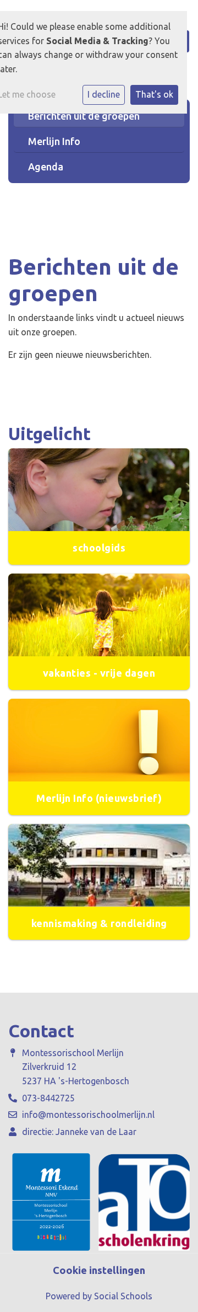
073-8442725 (48, 1098)
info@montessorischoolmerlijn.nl (88, 1115)
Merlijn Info (54, 141)
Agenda (45, 166)
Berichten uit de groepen (84, 115)
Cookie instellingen (99, 1270)
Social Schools (123, 1296)
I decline (103, 94)
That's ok (154, 94)
